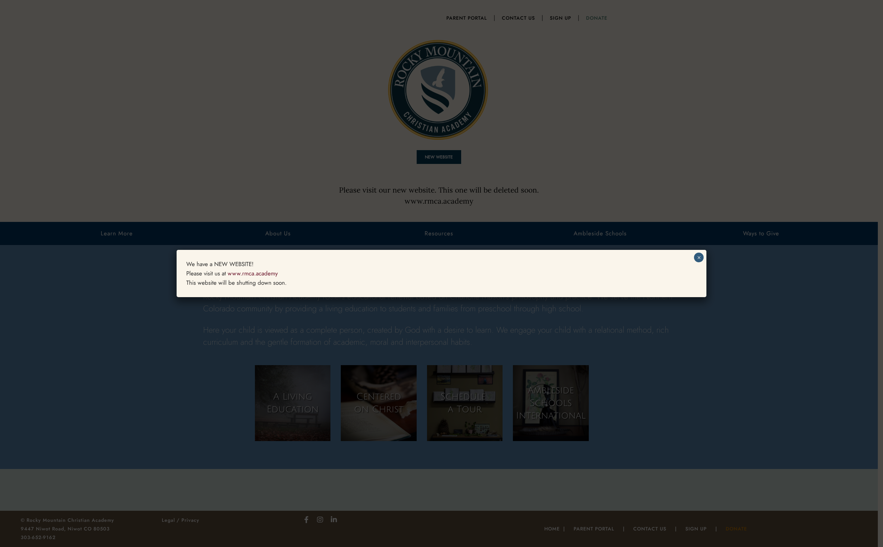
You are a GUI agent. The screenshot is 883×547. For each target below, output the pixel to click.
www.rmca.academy (253, 273)
